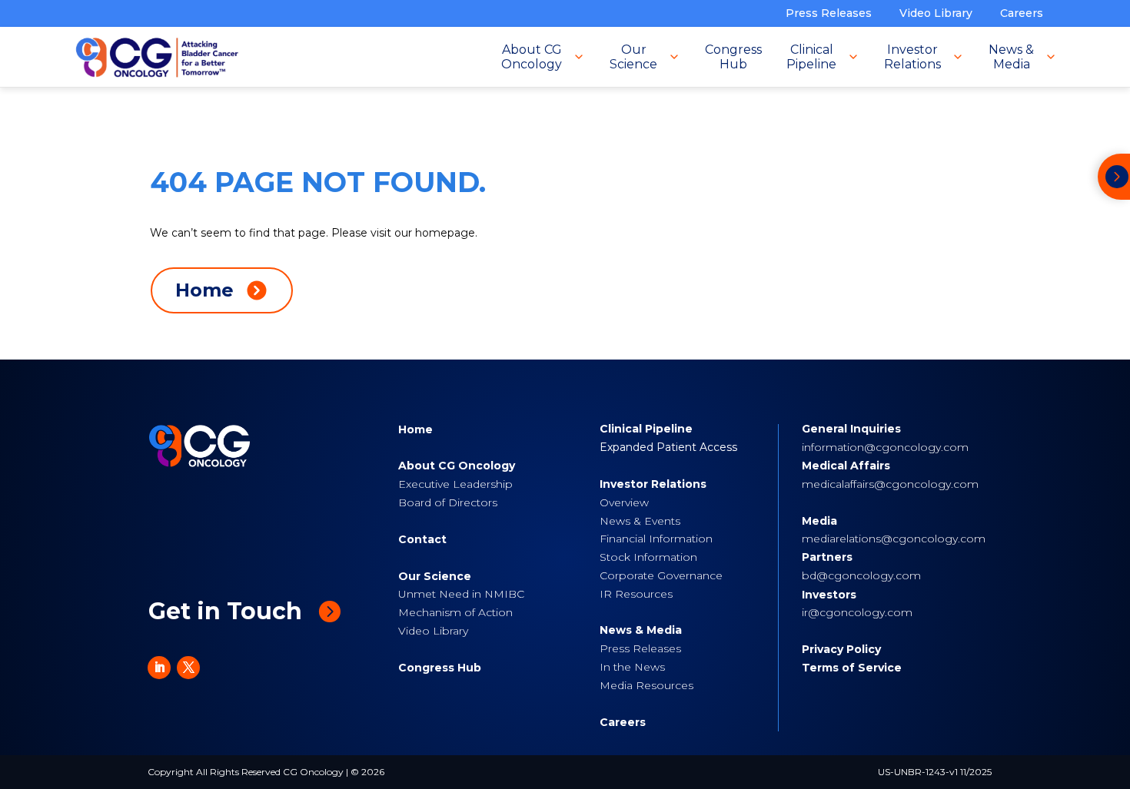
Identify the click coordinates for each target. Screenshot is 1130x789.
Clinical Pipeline (646, 429)
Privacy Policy (841, 649)
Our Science (434, 576)
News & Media (641, 630)
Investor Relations (653, 484)
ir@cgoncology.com (857, 612)
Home (415, 429)
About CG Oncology (456, 465)
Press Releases (829, 13)
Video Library (935, 13)
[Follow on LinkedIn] (159, 667)
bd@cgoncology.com (861, 575)
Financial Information (656, 538)
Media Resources (646, 685)
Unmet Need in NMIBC (461, 594)
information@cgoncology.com (885, 447)
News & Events (640, 521)
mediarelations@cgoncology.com (893, 538)
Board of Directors (447, 502)
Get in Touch (225, 611)
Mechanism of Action (455, 612)
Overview (624, 502)
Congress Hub (439, 668)
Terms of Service (852, 668)
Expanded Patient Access (668, 447)
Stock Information (648, 557)
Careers (1021, 13)
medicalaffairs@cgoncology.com (890, 484)
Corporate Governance (661, 575)
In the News (632, 667)
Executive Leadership (455, 484)
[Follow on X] (188, 667)
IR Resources (636, 594)
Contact (422, 539)
